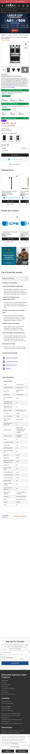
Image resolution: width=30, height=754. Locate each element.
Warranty (8, 368)
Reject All (8, 751)
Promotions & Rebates (8, 688)
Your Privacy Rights (15, 746)
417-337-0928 (15, 715)
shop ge (15, 30)
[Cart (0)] (27, 6)
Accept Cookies (22, 751)
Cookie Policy (15, 743)
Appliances (3, 35)
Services (4, 682)
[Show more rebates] (28, 100)
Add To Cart (15, 155)
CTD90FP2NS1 (8, 130)
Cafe (8, 128)
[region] (15, 744)
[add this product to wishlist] (25, 48)
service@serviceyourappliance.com (12, 723)
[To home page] (10, 6)
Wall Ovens (15, 35)
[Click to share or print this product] (25, 44)
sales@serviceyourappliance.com (12, 719)
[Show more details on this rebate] (27, 90)
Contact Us (5, 692)
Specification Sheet (11, 365)
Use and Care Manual (12, 358)
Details (25, 118)
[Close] (28, 736)
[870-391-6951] (23, 6)
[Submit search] (26, 10)
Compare (11, 204)
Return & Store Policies (8, 694)
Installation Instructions (12, 361)
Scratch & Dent (6, 684)
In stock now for (16, 1)
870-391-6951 (16, 713)
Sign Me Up (15, 663)
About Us (4, 690)
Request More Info (15, 164)
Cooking (9, 35)
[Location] (19, 6)
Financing (4, 686)
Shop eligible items (6, 96)
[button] (2, 6)
